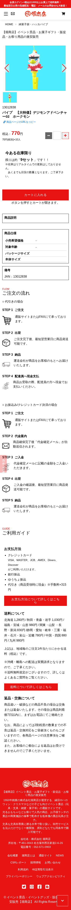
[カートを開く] (63, 13)
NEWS (60, 855)
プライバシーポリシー (19, 876)
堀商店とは (28, 855)
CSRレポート (18, 862)
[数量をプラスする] (65, 135)
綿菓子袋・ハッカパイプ (33, 24)
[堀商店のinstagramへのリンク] (32, 886)
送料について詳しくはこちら (31, 687)
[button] (6, 68)
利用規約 (23, 869)
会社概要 (12, 855)
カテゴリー (3, 464)
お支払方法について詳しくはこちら (35, 601)
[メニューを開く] (5, 13)
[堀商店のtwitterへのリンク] (24, 886)
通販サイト (45, 855)
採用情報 (35, 862)
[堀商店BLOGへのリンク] (47, 886)
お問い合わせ (53, 862)
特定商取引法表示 (42, 869)
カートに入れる (35, 194)
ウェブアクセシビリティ (50, 876)
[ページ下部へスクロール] (62, 900)
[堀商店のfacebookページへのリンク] (39, 886)
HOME (9, 24)
